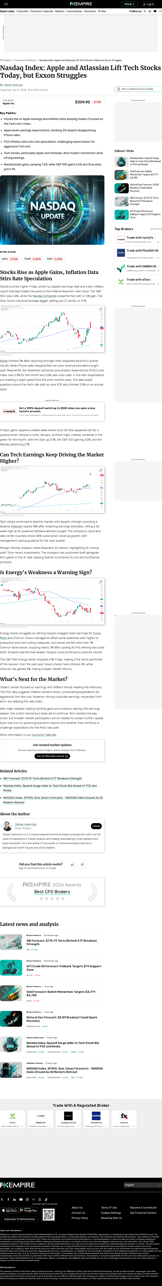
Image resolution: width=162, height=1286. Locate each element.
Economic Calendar (44, 735)
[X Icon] (2, 1199)
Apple (4, 361)
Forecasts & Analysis (25, 60)
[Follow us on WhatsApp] (150, 11)
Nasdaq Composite (45, 296)
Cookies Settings (111, 1212)
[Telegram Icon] (33, 1199)
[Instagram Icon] (27, 1199)
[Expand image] (100, 309)
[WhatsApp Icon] (40, 1199)
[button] (6, 4)
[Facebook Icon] (8, 1199)
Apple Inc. (9, 103)
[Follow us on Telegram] (160, 11)
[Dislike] (82, 865)
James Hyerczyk (26, 824)
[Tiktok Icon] (46, 1199)
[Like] (72, 865)
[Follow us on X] (145, 11)
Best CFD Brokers (52, 891)
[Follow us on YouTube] (155, 11)
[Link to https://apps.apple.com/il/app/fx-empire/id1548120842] (9, 1210)
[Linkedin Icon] (14, 1199)
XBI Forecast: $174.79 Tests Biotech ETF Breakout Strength (42, 778)
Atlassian (17, 526)
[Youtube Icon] (21, 1199)
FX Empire (5, 60)
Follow (96, 826)
